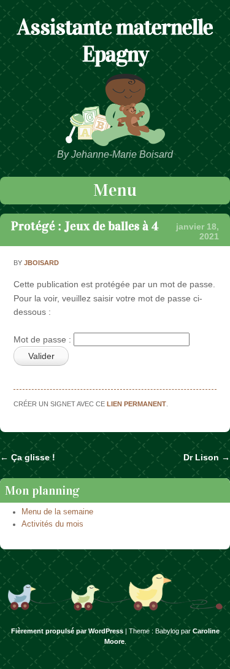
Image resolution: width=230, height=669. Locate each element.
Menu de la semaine (57, 512)
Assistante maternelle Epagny (115, 41)
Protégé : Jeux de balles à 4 (84, 225)
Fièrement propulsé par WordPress (67, 631)
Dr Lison (206, 457)
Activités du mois (52, 524)
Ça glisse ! (27, 457)
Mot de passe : (43, 339)
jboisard (41, 262)
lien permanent (136, 404)
